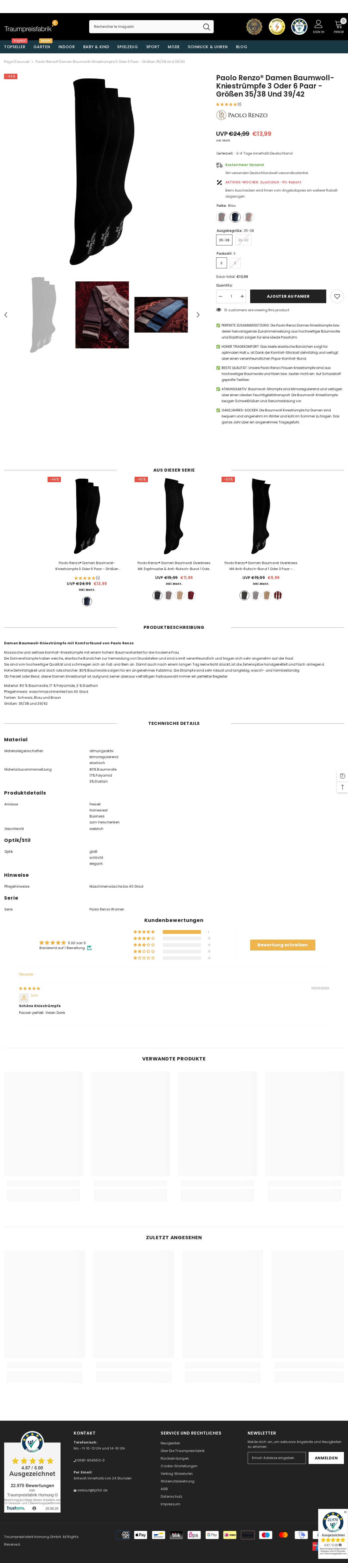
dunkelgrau (157, 595)
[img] (29, 988)
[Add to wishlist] (337, 296)
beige (180, 595)
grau (168, 595)
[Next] (198, 315)
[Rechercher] (151, 26)
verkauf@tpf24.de (91, 1490)
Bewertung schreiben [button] (282, 945)
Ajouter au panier (288, 296)
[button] (227, 104)
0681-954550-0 (90, 1460)
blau (87, 601)
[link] (43, 1183)
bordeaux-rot (191, 595)
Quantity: (224, 285)
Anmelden (326, 1458)
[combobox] (144, 26)
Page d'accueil (16, 61)
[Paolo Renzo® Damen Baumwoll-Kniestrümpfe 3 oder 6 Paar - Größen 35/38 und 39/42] (87, 516)
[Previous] (6, 315)
